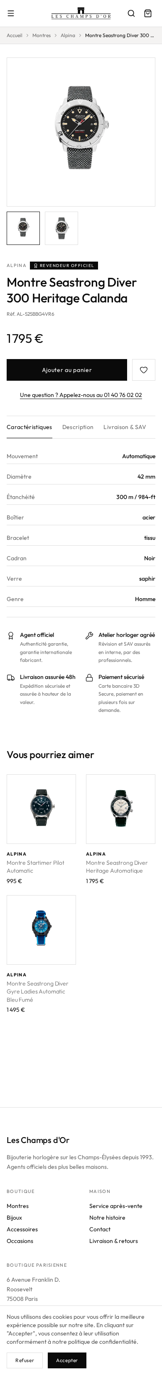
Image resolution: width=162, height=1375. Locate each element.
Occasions (20, 1241)
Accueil (14, 35)
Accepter (67, 1360)
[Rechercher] (131, 13)
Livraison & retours (113, 1241)
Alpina (68, 35)
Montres (41, 35)
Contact (99, 1229)
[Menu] (10, 13)
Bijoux (14, 1217)
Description (78, 427)
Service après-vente (115, 1206)
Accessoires (22, 1229)
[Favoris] (143, 370)
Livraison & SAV (124, 427)
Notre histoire (107, 1217)
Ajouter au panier (67, 370)
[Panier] (147, 13)
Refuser (24, 1360)
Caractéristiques (29, 427)
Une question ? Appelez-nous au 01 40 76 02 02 (81, 395)
